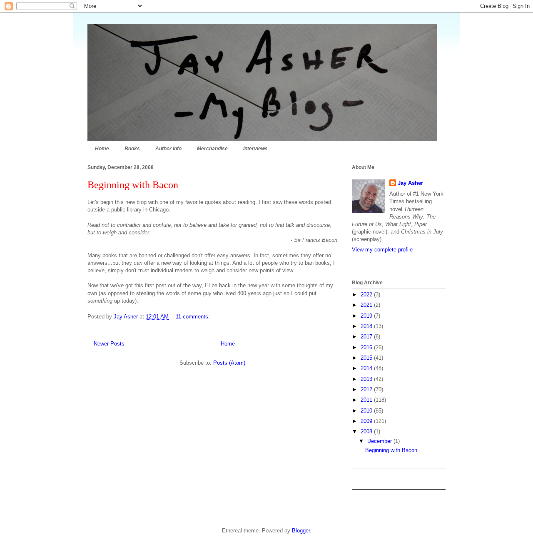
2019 (367, 316)
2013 (367, 379)
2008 (367, 431)
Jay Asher (410, 183)
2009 (367, 421)
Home (102, 149)
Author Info (168, 149)
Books (132, 149)
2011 (367, 400)
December (380, 441)
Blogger (301, 530)
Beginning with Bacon (132, 184)
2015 (367, 358)
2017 (367, 336)
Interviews (255, 149)
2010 (367, 411)
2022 (367, 294)
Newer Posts (109, 344)
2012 (367, 389)
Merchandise (212, 149)
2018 (367, 326)
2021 (367, 305)
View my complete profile (382, 249)
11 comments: (194, 316)
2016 (367, 347)
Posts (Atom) (229, 363)
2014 (367, 368)
